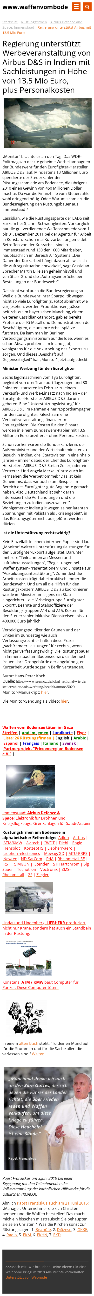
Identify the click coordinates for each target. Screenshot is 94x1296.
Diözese (64, 1229)
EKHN (42, 1235)
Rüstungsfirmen (34, 22)
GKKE (82, 1229)
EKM (27, 1235)
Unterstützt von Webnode (26, 1277)
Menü (76, 6)
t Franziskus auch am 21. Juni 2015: (57, 1203)
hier (44, 692)
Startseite (10, 22)
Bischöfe (43, 1229)
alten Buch (28, 1043)
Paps (21, 1203)
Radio (12, 1235)
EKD (57, 1235)
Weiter (38, 1054)
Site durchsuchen (87, 6)
